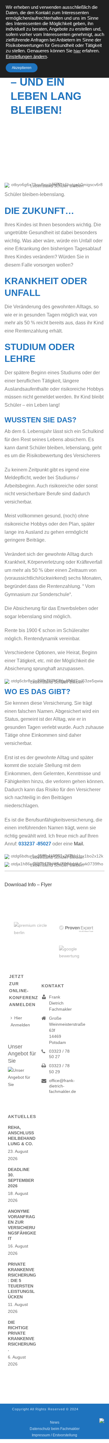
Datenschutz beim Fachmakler (55, 1429)
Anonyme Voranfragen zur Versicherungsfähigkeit (22, 1225)
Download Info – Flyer (28, 884)
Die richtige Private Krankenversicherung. (22, 1336)
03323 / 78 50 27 (59, 1054)
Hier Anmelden (20, 1021)
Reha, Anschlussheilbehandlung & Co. (21, 1135)
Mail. (79, 843)
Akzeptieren (21, 68)
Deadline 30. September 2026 (21, 1177)
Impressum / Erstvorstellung (54, 1435)
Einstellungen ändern (26, 56)
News (54, 1422)
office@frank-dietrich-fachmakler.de (62, 1086)
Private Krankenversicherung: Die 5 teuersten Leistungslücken (22, 1280)
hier (77, 50)
